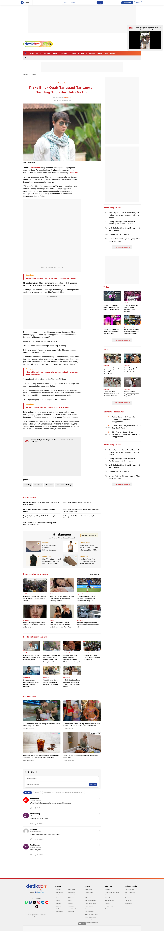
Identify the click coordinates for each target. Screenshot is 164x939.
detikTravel (71, 889)
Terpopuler (29, 58)
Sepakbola (58, 906)
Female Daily (129, 900)
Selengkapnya (94, 574)
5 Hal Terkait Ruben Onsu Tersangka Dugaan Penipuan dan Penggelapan (126, 434)
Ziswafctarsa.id (89, 911)
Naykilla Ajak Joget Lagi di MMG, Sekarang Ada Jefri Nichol (40, 517)
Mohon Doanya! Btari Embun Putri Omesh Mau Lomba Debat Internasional (131, 371)
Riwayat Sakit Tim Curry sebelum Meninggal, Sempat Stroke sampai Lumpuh (71, 658)
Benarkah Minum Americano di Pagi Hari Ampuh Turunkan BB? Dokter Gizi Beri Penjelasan (41, 756)
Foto (106, 53)
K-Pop (55, 53)
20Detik (70, 903)
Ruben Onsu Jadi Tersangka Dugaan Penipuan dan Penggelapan (123, 419)
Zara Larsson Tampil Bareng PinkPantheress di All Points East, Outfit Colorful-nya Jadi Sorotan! (81, 725)
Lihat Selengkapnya (121, 247)
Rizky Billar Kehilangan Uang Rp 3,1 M (77, 502)
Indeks (112, 53)
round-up (27, 485)
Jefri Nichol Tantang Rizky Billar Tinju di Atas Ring (47, 407)
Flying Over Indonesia (91, 914)
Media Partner (109, 900)
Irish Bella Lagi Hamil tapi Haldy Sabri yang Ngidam (124, 229)
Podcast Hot (64, 53)
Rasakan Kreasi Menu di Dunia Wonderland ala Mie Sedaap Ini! (131, 331)
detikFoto (71, 906)
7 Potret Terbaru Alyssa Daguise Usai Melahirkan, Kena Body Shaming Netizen (62, 598)
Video (99, 53)
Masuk (138, 2)
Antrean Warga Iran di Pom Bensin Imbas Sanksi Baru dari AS (88, 625)
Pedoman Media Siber (112, 892)
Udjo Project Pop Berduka (120, 234)
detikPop (71, 911)
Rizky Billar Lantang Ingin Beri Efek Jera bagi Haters (39, 510)
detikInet (57, 898)
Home (31, 53)
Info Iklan (107, 903)
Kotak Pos (108, 898)
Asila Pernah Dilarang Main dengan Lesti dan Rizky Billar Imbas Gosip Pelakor (112, 371)
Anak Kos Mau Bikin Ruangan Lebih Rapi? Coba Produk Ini (80, 756)
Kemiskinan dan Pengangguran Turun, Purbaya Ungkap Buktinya (31, 683)
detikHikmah (72, 909)
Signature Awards (90, 900)
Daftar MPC (127, 2)
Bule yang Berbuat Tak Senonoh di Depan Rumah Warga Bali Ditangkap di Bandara (51, 658)
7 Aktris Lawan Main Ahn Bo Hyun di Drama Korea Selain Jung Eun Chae (41, 725)
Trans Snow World (90, 903)
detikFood (71, 892)
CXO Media (128, 903)
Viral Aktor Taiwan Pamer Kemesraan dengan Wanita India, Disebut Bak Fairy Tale (60, 625)
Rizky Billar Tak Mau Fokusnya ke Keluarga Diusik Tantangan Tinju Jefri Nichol (52, 373)
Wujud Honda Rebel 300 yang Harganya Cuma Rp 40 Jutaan (50, 682)
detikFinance (59, 895)
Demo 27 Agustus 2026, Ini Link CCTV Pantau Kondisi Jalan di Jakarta (34, 598)
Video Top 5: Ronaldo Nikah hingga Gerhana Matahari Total (111, 331)
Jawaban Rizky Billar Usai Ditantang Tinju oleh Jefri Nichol (51, 278)
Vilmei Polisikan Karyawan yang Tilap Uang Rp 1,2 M (124, 240)
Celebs (38, 53)
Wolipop (71, 898)
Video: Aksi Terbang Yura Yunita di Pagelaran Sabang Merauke (131, 308)
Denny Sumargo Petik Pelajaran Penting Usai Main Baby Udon (31, 657)
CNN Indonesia (129, 889)
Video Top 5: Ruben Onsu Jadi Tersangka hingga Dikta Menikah (111, 307)
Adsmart (87, 895)
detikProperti (59, 911)
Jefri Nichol (35, 167)
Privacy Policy (109, 906)
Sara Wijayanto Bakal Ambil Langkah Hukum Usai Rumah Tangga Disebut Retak (124, 215)
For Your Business (90, 917)
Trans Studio (89, 906)
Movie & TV (82, 53)
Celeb (34, 74)
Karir (106, 895)
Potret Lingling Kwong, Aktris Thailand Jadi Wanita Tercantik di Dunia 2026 (34, 625)
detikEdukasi (59, 892)
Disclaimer (108, 909)
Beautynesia (129, 898)
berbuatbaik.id (89, 889)
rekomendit (88, 920)
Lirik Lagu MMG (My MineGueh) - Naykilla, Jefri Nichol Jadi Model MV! (79, 517)
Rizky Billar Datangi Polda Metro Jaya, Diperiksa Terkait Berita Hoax (81, 510)
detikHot (26, 74)
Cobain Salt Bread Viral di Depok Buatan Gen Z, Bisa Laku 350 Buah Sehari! (71, 683)
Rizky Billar (73, 172)
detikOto (57, 909)
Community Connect (91, 922)
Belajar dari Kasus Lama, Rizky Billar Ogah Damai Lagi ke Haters (41, 503)
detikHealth (72, 895)
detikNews (58, 889)
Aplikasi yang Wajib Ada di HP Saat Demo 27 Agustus (91, 657)
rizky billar (38, 485)
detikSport (58, 903)
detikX (70, 900)
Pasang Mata (89, 892)
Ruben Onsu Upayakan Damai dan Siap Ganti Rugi (126, 427)
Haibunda (128, 895)
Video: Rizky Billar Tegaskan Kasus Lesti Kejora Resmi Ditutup (146, 28)
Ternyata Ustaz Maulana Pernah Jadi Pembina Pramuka (111, 394)
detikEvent (88, 898)
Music (74, 53)
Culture (92, 53)
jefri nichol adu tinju (64, 485)
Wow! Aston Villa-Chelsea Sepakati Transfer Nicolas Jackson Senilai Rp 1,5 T (86, 598)
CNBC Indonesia (130, 892)
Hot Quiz (47, 53)
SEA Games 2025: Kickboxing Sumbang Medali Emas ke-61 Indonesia (40, 524)
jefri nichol (49, 485)
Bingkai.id (88, 909)
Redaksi (107, 889)
